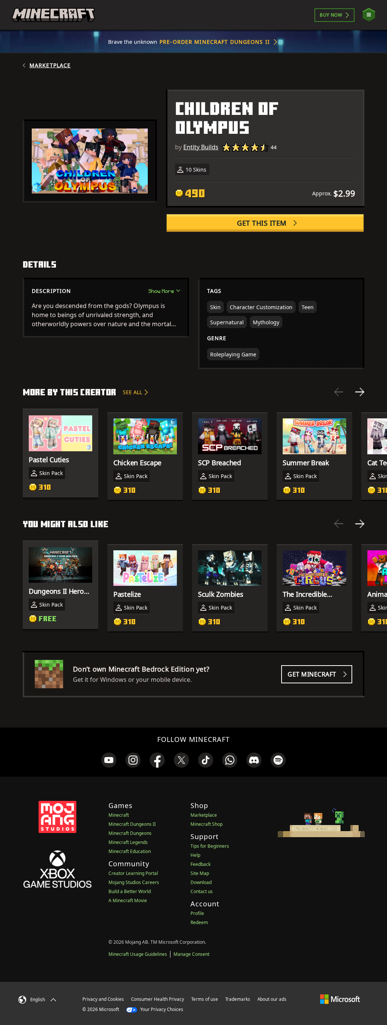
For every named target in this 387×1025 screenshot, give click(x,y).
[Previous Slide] (338, 391)
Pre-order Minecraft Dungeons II (214, 41)
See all (132, 392)
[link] (108, 760)
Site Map (199, 873)
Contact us (201, 891)
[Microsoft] (340, 999)
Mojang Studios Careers (133, 882)
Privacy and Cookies (103, 999)
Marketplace (50, 65)
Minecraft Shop (206, 824)
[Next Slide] (359, 391)
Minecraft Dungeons (130, 833)
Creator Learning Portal (133, 873)
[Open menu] (369, 15)
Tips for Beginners (209, 846)
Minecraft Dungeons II (132, 824)
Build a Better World (129, 891)
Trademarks (237, 999)
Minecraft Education (129, 851)
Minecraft (118, 815)
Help (195, 855)
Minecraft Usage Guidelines (137, 954)
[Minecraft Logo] (53, 15)
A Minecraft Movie (127, 900)
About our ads (271, 999)
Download (201, 882)
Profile (197, 913)
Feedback (200, 864)
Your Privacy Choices (161, 1009)
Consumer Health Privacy (157, 999)
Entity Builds (200, 147)
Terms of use (204, 999)
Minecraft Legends (128, 842)
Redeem (199, 922)
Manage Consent (191, 954)
